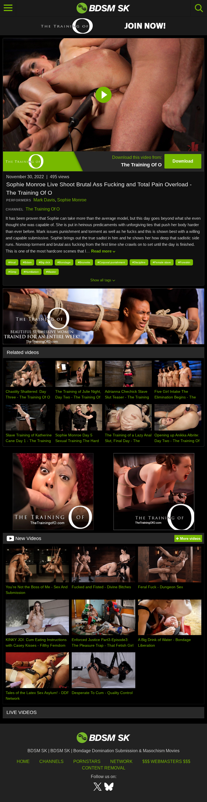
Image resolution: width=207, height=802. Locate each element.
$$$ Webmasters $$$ (166, 761)
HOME (23, 761)
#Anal (12, 262)
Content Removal (103, 768)
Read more (101, 251)
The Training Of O (43, 209)
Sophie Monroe (72, 200)
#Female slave (162, 262)
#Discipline (139, 262)
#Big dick (44, 262)
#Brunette (84, 262)
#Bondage (64, 262)
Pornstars (87, 761)
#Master (51, 271)
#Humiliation (31, 271)
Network (121, 761)
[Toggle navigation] (8, 8)
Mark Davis (44, 200)
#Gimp (12, 271)
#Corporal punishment (111, 262)
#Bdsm (27, 262)
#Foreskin (184, 262)
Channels (51, 761)
